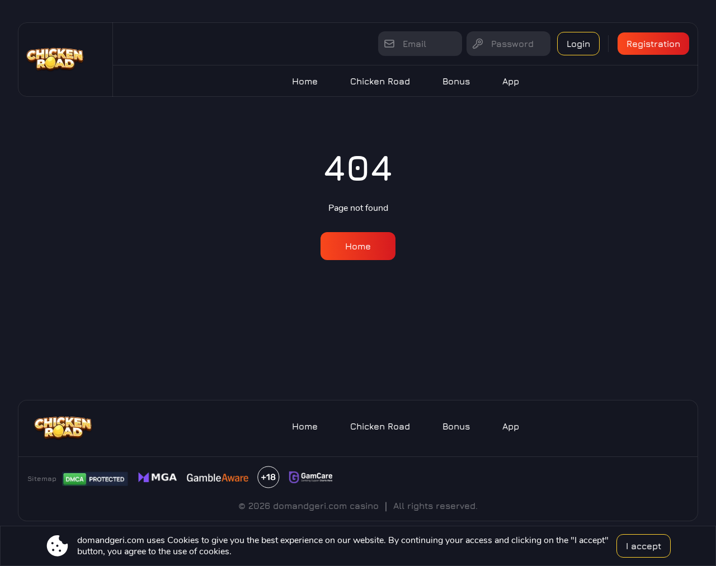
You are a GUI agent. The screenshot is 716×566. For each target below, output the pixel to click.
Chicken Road (380, 81)
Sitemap (41, 478)
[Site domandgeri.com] (65, 59)
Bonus (456, 81)
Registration (653, 44)
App (510, 81)
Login (578, 44)
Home (305, 81)
